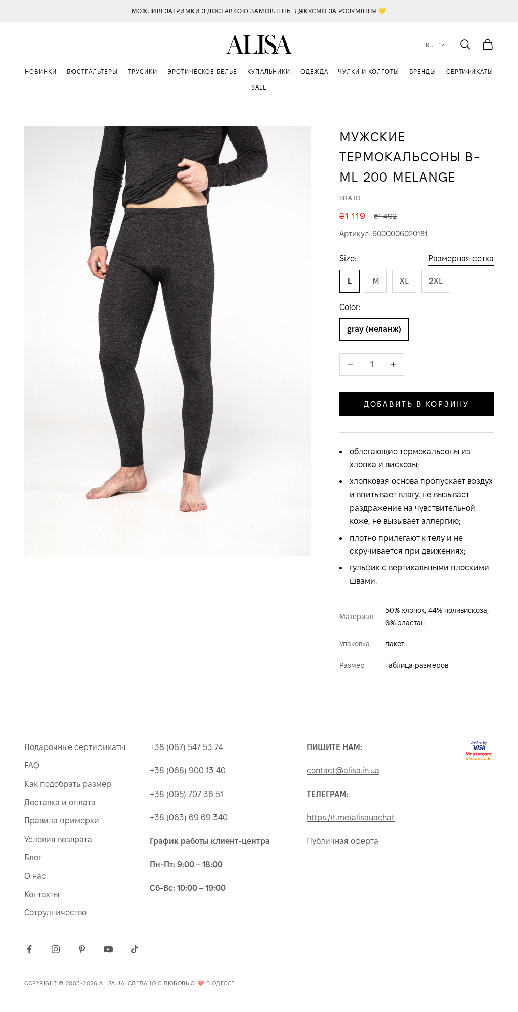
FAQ (31, 765)
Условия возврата (58, 839)
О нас (35, 876)
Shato (350, 198)
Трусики (142, 71)
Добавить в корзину (416, 404)
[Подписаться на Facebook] (29, 949)
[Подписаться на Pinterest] (82, 949)
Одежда (314, 71)
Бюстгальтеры (92, 71)
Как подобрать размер (67, 784)
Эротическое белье (202, 71)
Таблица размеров (416, 665)
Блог (32, 857)
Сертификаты (470, 71)
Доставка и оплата (60, 802)
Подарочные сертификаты (74, 747)
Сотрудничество (55, 912)
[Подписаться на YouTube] (108, 949)
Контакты (41, 894)
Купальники (268, 71)
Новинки (41, 71)
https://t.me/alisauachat (351, 817)
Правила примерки (61, 820)
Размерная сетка (461, 258)
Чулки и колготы (368, 71)
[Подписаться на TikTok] (135, 949)
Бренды (422, 71)
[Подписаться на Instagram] (56, 949)
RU (430, 45)
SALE (259, 87)
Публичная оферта (342, 841)
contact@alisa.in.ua (343, 770)
